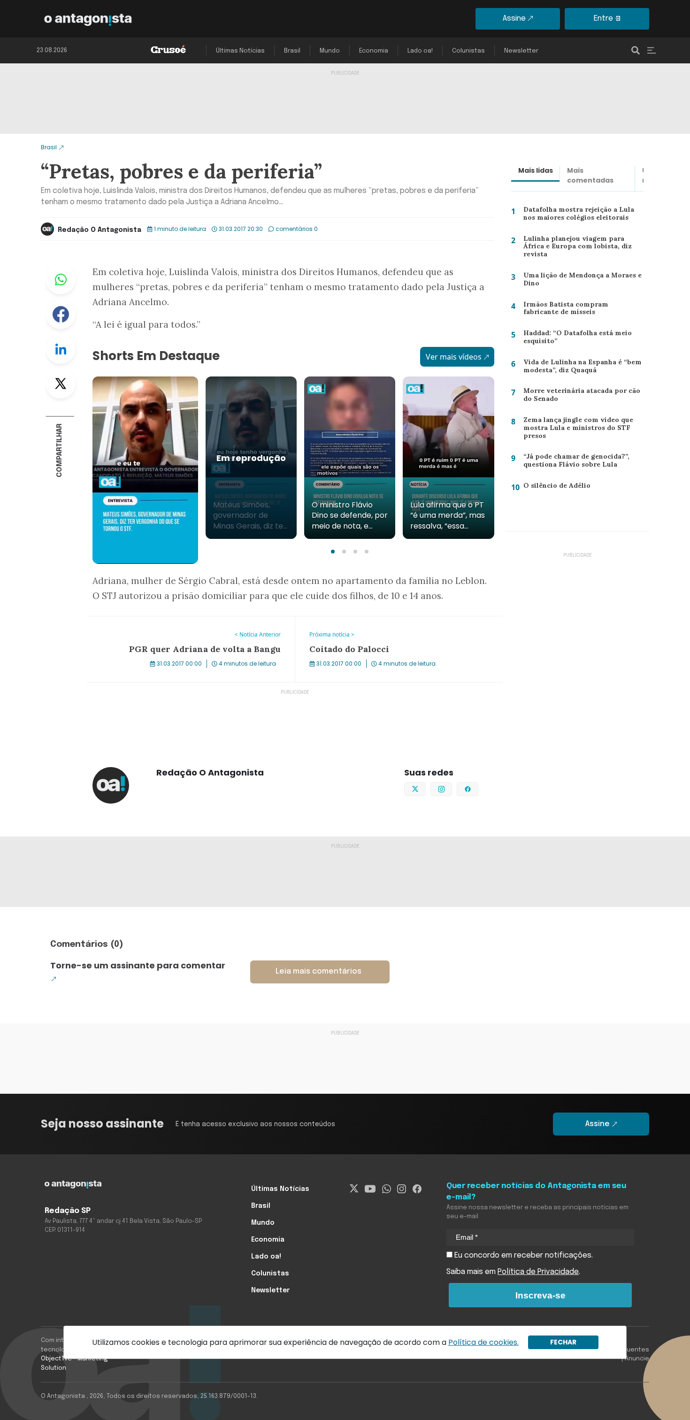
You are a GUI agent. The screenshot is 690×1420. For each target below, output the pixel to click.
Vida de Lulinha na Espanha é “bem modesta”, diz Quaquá (580, 368)
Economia (373, 51)
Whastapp (61, 279)
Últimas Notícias (240, 51)
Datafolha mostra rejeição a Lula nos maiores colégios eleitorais (583, 215)
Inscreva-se (540, 1295)
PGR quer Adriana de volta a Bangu (149, 622)
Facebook (61, 314)
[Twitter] (354, 1189)
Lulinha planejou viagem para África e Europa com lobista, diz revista (581, 246)
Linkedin (61, 349)
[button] (332, 551)
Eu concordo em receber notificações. (522, 1255)
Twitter (61, 383)
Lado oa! (420, 51)
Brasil (292, 51)
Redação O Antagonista (99, 230)
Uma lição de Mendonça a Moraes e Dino (581, 281)
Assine (514, 19)
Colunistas (468, 51)
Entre (603, 19)
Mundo (330, 51)
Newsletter (521, 51)
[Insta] (401, 1189)
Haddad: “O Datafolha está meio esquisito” (575, 339)
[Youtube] (370, 1189)
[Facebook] (417, 1189)
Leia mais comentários (318, 971)
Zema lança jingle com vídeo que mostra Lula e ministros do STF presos (575, 429)
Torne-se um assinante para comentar (137, 965)
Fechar (563, 1342)
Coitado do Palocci (328, 622)
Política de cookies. (483, 1342)
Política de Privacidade (538, 1272)
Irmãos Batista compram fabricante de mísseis (581, 310)
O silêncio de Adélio (552, 487)
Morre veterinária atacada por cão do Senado (579, 397)
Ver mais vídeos (454, 357)
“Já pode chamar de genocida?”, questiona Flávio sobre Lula (573, 462)
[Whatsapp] (386, 1189)
